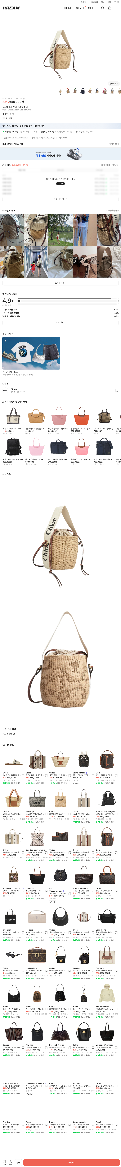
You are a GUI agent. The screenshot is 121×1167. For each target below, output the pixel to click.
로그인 (116, 2)
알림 (109, 2)
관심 (102, 2)
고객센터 (84, 2)
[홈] (11, 8)
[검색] (103, 8)
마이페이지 (94, 2)
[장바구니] (110, 8)
